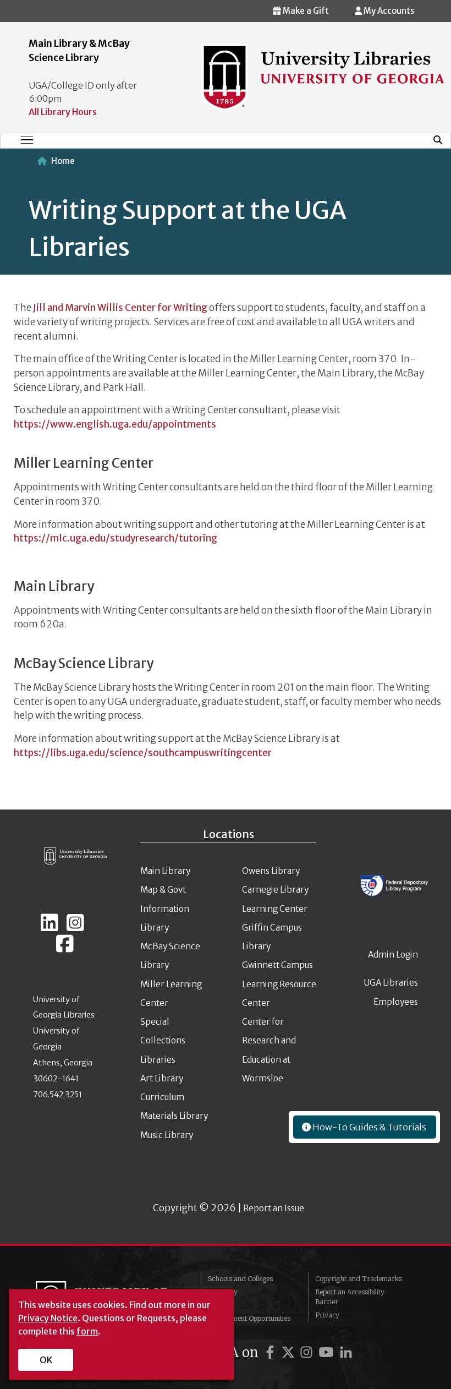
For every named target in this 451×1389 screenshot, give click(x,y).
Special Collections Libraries (162, 1040)
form (87, 1331)
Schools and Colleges (240, 1279)
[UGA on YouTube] (328, 1352)
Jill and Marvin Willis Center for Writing (120, 308)
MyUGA (220, 1305)
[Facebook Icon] (65, 948)
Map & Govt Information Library (164, 908)
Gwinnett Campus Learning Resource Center (279, 984)
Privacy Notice (48, 1318)
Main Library (165, 871)
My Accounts (388, 11)
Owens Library (271, 871)
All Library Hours (63, 111)
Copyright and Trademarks (358, 1279)
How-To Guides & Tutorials (368, 1127)
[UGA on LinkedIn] (346, 1352)
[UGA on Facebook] (272, 1352)
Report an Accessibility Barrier (349, 1297)
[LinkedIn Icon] (49, 927)
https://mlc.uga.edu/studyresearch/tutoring (115, 538)
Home (63, 161)
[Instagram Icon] (75, 927)
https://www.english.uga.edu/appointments (115, 424)
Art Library (161, 1078)
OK (46, 1359)
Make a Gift (305, 11)
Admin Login (393, 954)
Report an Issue (273, 1208)
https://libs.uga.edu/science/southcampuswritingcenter (143, 753)
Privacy (327, 1315)
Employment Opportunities (249, 1318)
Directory (223, 1292)
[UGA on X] (290, 1352)
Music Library (166, 1135)
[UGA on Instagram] (308, 1352)
